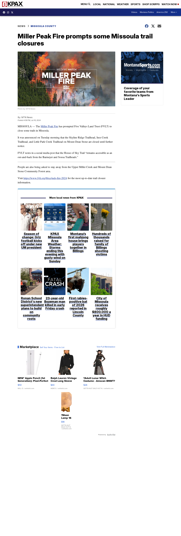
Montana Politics (147, 12)
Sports (135, 4)
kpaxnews (13, 12)
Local (97, 4)
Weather (123, 4)
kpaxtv (5, 12)
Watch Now (169, 4)
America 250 (162, 12)
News (21, 26)
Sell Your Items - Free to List (52, 347)
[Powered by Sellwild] (111, 435)
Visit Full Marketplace (106, 347)
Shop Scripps (151, 4)
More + (174, 12)
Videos (134, 12)
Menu (84, 4)
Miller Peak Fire (49, 126)
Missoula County (43, 26)
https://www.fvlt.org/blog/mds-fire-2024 (45, 178)
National (109, 4)
